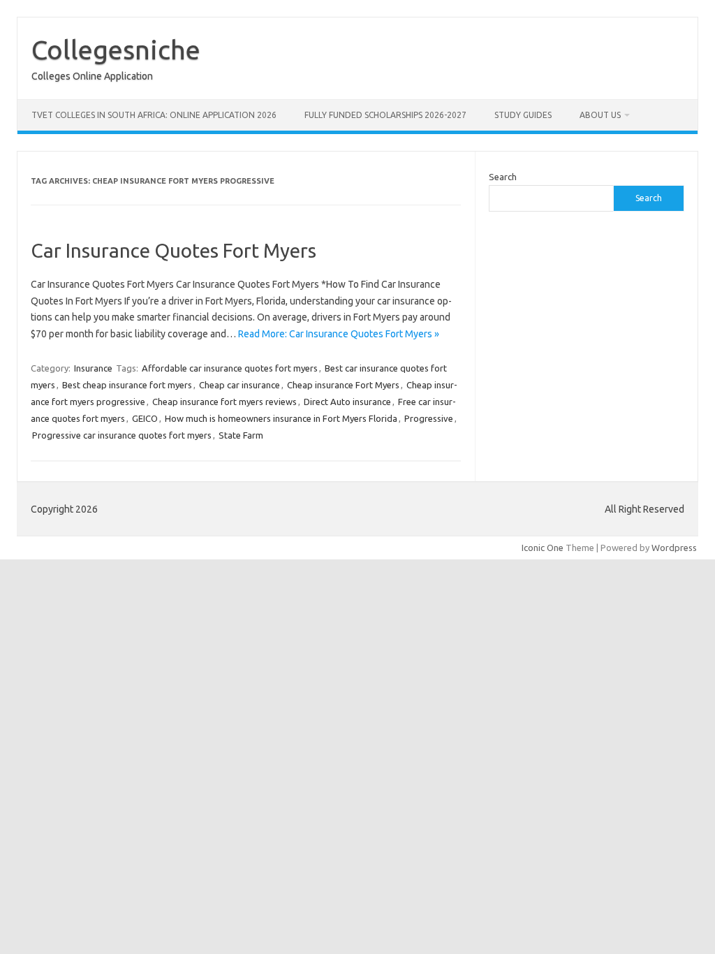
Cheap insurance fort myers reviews (224, 401)
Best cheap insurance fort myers (127, 385)
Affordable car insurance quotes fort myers (230, 368)
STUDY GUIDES (523, 114)
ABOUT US (600, 114)
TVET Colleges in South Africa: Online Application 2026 (154, 114)
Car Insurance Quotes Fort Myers (173, 250)
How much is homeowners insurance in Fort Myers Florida (281, 418)
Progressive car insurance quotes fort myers (122, 435)
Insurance (93, 368)
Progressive (428, 418)
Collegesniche (115, 49)
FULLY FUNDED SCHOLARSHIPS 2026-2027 (385, 114)
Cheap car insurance (239, 385)
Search (503, 177)
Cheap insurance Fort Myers (343, 385)
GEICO (145, 418)
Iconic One (542, 547)
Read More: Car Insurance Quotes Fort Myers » (338, 333)
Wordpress (674, 547)
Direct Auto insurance (347, 401)
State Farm (241, 435)
